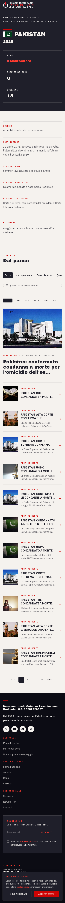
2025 (27, 300)
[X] (6, 729)
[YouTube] (14, 729)
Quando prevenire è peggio (18, 754)
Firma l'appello (11, 766)
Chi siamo (8, 796)
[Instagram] (31, 729)
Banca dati (19, 17)
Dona (6, 777)
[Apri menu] (59, 5)
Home (6, 17)
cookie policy (23, 887)
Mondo (33, 17)
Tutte (8, 275)
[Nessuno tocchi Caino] (18, 5)
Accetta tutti (46, 894)
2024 (36, 300)
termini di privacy (28, 841)
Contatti (7, 807)
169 (41, 680)
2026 (17, 300)
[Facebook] (23, 729)
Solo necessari (18, 894)
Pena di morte (44, 275)
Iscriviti (7, 772)
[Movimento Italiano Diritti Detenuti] (14, 871)
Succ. (51, 680)
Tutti (8, 300)
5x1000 (7, 783)
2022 (55, 300)
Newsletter (9, 801)
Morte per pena (24, 275)
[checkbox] (8, 841)
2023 (45, 300)
